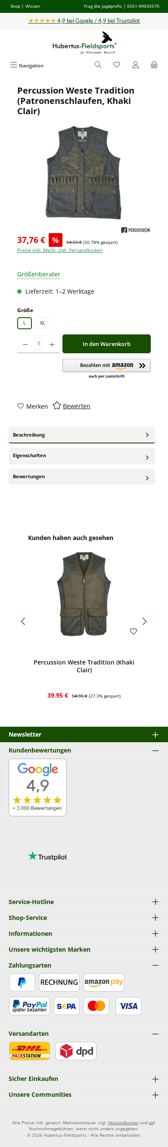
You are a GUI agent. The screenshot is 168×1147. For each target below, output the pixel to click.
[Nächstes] (144, 621)
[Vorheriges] (23, 621)
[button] (106, 369)
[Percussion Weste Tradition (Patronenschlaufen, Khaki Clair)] (84, 173)
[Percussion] (136, 230)
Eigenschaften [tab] (29, 455)
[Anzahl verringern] (25, 343)
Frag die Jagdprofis (103, 6)
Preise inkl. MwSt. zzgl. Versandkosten (60, 250)
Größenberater (38, 274)
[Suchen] (98, 65)
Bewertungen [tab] (29, 476)
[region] (84, 153)
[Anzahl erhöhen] (52, 343)
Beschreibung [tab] (29, 434)
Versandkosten (123, 1123)
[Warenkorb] (154, 65)
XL (42, 322)
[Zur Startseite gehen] (84, 43)
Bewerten (76, 406)
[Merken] (133, 632)
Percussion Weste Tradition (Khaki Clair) (84, 666)
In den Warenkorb (107, 344)
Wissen (32, 6)
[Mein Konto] (135, 65)
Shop (15, 6)
